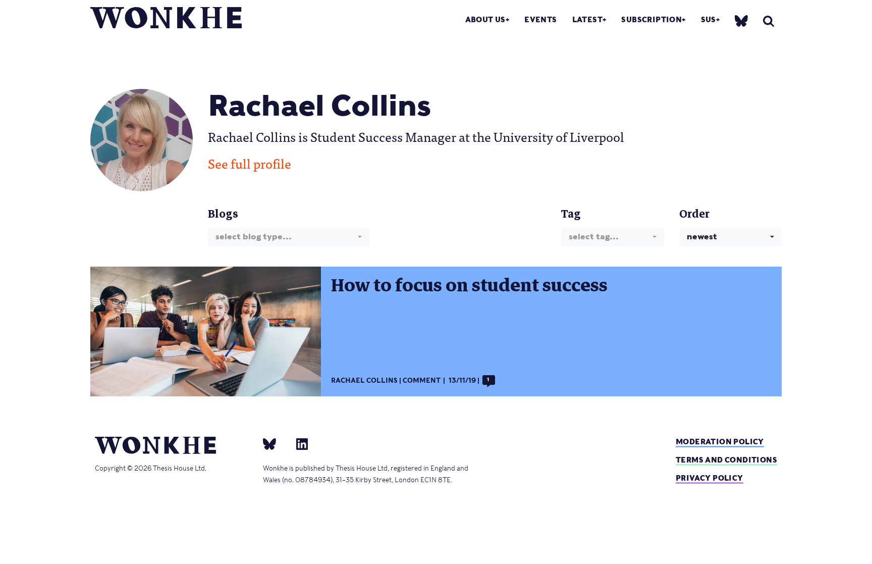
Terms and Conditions (726, 459)
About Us (485, 19)
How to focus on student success (469, 285)
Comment (422, 380)
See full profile (249, 163)
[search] (768, 21)
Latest (587, 19)
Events (540, 19)
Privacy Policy (709, 478)
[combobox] (288, 237)
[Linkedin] (298, 443)
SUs (708, 19)
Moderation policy (720, 441)
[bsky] (741, 20)
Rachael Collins (364, 380)
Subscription (651, 19)
